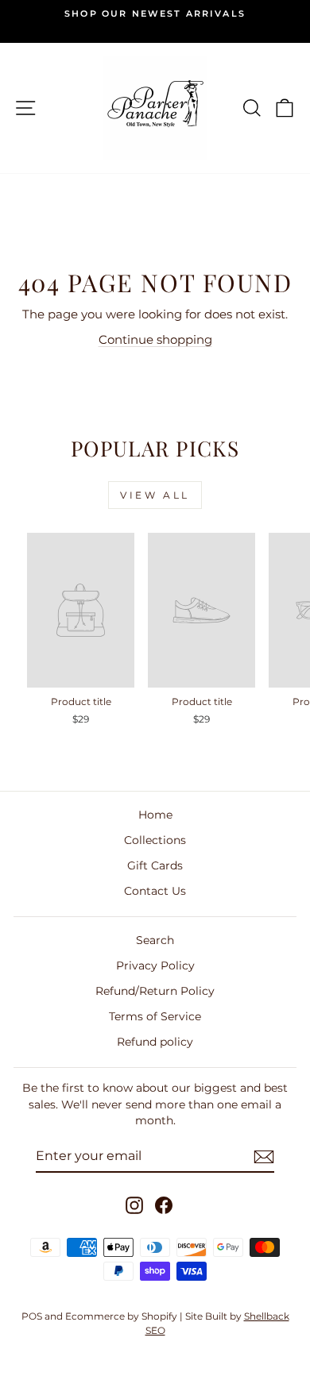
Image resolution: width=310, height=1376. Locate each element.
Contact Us (155, 891)
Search (155, 940)
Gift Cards (155, 865)
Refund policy (155, 1041)
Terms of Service (155, 1016)
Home (155, 814)
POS (31, 1316)
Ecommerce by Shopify (121, 1316)
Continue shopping (155, 340)
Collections (155, 840)
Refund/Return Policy (155, 991)
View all (155, 495)
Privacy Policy (155, 965)
